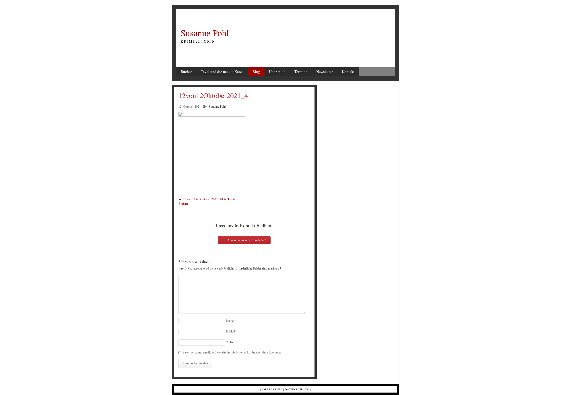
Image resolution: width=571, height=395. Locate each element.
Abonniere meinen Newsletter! (246, 240)
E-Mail (231, 331)
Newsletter (324, 71)
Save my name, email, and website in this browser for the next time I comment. (233, 352)
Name (230, 320)
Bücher (186, 71)
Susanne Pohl (205, 33)
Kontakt (348, 71)
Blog (256, 71)
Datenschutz (297, 389)
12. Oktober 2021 (189, 106)
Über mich (277, 71)
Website (231, 342)
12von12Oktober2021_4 (213, 95)
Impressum (272, 389)
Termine (300, 71)
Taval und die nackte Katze (222, 71)
